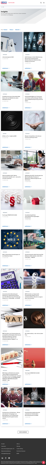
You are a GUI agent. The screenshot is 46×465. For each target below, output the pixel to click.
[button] (23, 432)
